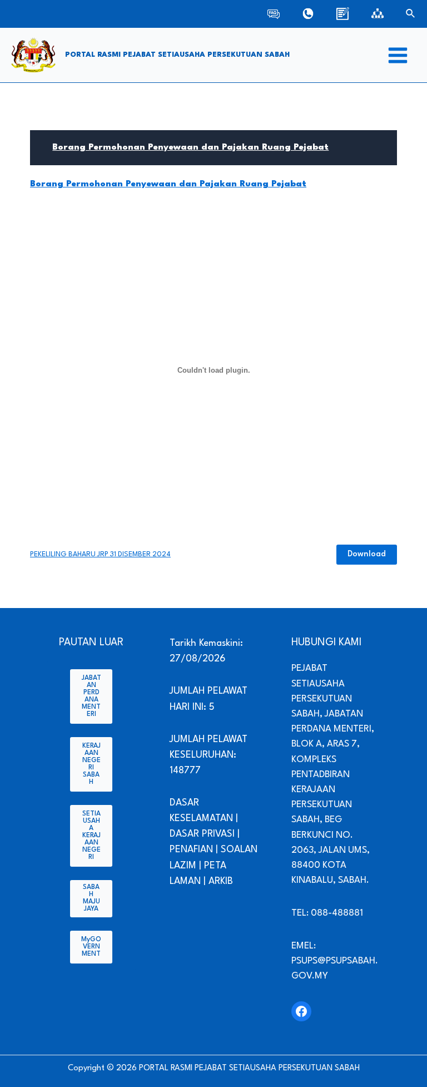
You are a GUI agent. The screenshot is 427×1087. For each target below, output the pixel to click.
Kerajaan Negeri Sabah (91, 764)
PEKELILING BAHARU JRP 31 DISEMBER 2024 (100, 554)
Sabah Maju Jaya (91, 898)
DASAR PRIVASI (202, 834)
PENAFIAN (191, 849)
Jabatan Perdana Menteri (91, 696)
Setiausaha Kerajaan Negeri (91, 836)
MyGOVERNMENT (91, 946)
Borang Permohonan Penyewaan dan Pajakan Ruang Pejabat (190, 147)
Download (366, 554)
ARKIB (220, 881)
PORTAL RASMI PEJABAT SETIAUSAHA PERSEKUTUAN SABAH (177, 54)
